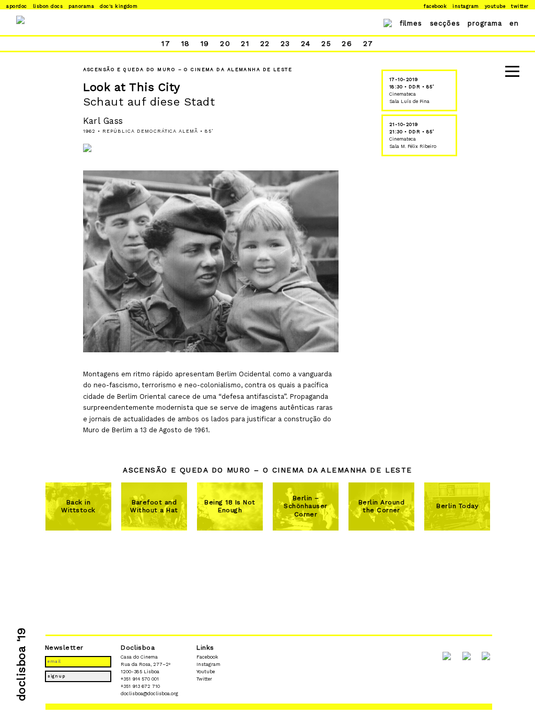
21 (245, 43)
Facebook (435, 6)
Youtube (495, 6)
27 (368, 43)
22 (265, 43)
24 (306, 43)
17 (165, 43)
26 (347, 43)
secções (445, 23)
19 (205, 43)
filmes (411, 23)
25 (326, 43)
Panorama (81, 6)
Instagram (465, 6)
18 (185, 43)
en (514, 23)
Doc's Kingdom (118, 6)
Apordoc (16, 6)
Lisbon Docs (48, 6)
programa (485, 23)
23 (285, 43)
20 (225, 43)
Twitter (519, 6)
